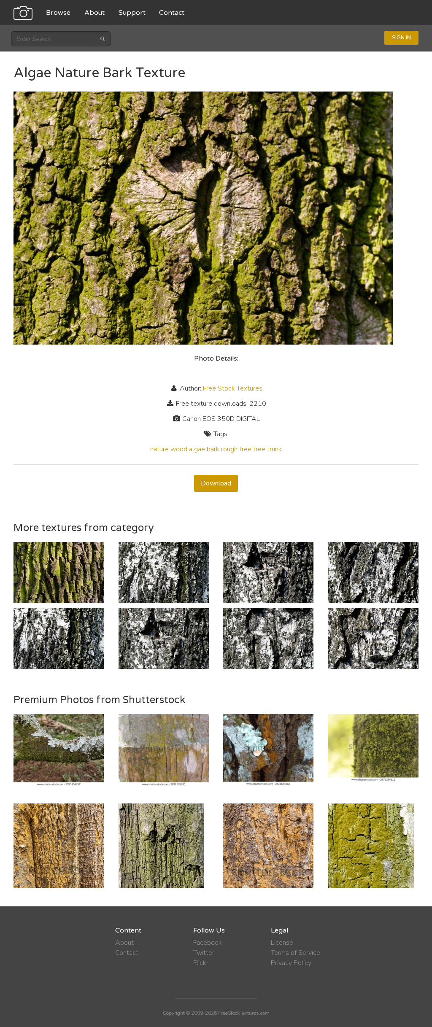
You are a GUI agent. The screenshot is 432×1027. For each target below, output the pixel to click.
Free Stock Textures (232, 388)
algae (197, 449)
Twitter (203, 952)
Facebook (207, 942)
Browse (58, 12)
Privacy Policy (291, 963)
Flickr (200, 963)
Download (216, 483)
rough (229, 449)
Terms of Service (295, 952)
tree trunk (267, 449)
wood (178, 449)
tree (245, 449)
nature (159, 449)
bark (213, 449)
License (282, 942)
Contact (171, 12)
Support (132, 12)
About (94, 12)
